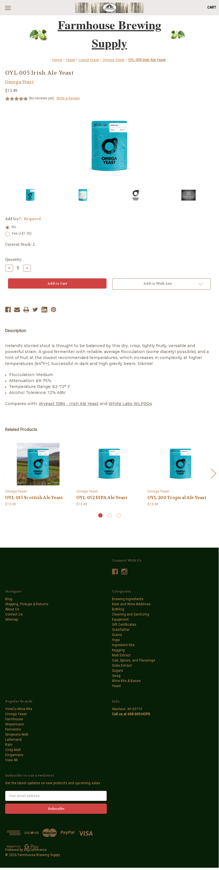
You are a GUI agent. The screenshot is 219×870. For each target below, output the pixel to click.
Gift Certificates (124, 625)
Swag (116, 676)
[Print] (26, 309)
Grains (117, 635)
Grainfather (121, 630)
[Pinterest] (53, 309)
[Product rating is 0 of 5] (16, 99)
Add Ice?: (23, 218)
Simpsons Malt (16, 735)
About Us (12, 609)
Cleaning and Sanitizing (130, 614)
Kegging (118, 650)
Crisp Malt (13, 750)
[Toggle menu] (8, 8)
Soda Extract (122, 665)
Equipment (120, 619)
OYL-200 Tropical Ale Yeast (177, 497)
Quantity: (13, 259)
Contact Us (14, 614)
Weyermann (14, 724)
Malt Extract (121, 655)
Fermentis (13, 729)
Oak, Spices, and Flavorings (133, 660)
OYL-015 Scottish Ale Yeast (34, 497)
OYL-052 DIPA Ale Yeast (101, 497)
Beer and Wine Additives (131, 604)
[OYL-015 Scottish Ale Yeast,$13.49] (38, 464)
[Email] (17, 309)
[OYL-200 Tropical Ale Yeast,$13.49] (180, 464)
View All (11, 760)
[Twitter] (35, 309)
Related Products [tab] (21, 429)
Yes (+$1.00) (22, 233)
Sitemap (11, 619)
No (14, 227)
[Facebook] (8, 309)
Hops (116, 640)
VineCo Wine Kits (18, 709)
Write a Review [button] (68, 98)
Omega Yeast (16, 714)
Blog (8, 599)
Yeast (116, 686)
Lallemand (13, 740)
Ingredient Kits (123, 645)
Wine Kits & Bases (126, 681)
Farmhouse (14, 719)
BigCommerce (35, 850)
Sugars (117, 671)
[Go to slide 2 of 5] (213, 473)
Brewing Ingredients (128, 599)
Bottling (118, 609)
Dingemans (14, 755)
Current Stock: (20, 244)
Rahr (9, 745)
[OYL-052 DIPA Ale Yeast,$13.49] (109, 464)
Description (15, 330)
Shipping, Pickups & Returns (26, 604)
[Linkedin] (44, 309)
